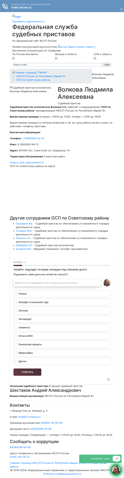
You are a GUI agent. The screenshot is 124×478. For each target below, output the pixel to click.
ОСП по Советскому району (33, 79)
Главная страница (20, 462)
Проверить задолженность (28, 21)
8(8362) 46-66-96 (51, 422)
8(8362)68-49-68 (41, 428)
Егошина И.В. (23, 248)
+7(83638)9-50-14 (33, 138)
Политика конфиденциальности (62, 473)
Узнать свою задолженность (27, 162)
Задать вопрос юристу (81, 46)
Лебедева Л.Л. (24, 245)
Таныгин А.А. (23, 238)
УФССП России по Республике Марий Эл (40, 76)
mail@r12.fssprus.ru (29, 416)
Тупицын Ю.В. (24, 230)
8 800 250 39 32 (19, 456)
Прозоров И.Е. (24, 223)
